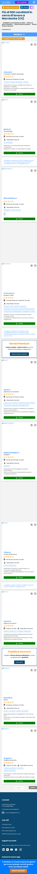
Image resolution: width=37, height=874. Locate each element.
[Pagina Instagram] (20, 850)
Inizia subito (19, 662)
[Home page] (6, 3)
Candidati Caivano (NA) (12, 585)
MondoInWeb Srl (14, 809)
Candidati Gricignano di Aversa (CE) (16, 331)
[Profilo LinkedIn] (3, 850)
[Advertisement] (18, 242)
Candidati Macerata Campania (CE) (16, 333)
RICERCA (18, 34)
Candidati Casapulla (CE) (16, 587)
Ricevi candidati (18, 871)
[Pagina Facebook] (7, 850)
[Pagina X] (16, 850)
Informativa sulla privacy (9, 830)
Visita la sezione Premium (19, 354)
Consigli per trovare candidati (12, 38)
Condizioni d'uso (6, 824)
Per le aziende (21, 2)
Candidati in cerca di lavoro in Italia (14, 22)
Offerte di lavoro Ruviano (22, 24)
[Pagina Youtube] (11, 850)
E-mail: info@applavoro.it (12, 812)
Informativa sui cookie (8, 827)
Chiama (20, 94)
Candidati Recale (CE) (22, 162)
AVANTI (33, 787)
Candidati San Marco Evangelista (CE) (16, 163)
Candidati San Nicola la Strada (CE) (15, 334)
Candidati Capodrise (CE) (12, 160)
